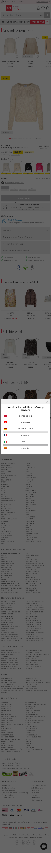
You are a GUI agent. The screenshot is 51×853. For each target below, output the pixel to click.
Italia (25, 442)
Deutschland (25, 429)
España (25, 448)
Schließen (47, 401)
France (25, 435)
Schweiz (25, 422)
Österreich (25, 416)
